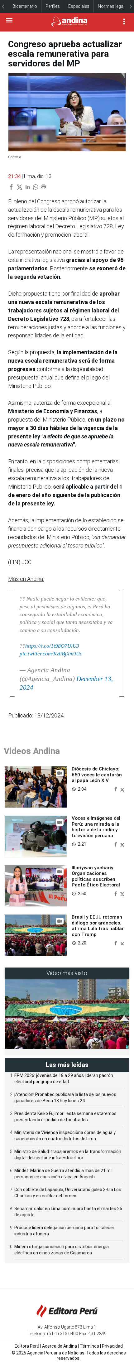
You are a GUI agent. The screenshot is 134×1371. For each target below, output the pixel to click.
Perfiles (52, 6)
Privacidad (112, 1346)
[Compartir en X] (122, 789)
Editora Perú (27, 1346)
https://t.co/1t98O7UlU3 (52, 646)
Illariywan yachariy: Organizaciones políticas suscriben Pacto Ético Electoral (96, 876)
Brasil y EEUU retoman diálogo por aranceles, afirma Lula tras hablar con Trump (98, 925)
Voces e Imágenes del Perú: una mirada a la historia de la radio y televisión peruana (96, 826)
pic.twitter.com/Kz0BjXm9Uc (51, 654)
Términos (89, 1346)
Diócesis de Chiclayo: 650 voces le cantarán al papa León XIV (97, 774)
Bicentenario (24, 6)
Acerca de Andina (59, 1346)
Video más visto (67, 973)
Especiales (78, 6)
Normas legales (113, 6)
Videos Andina (32, 751)
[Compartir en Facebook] (116, 789)
